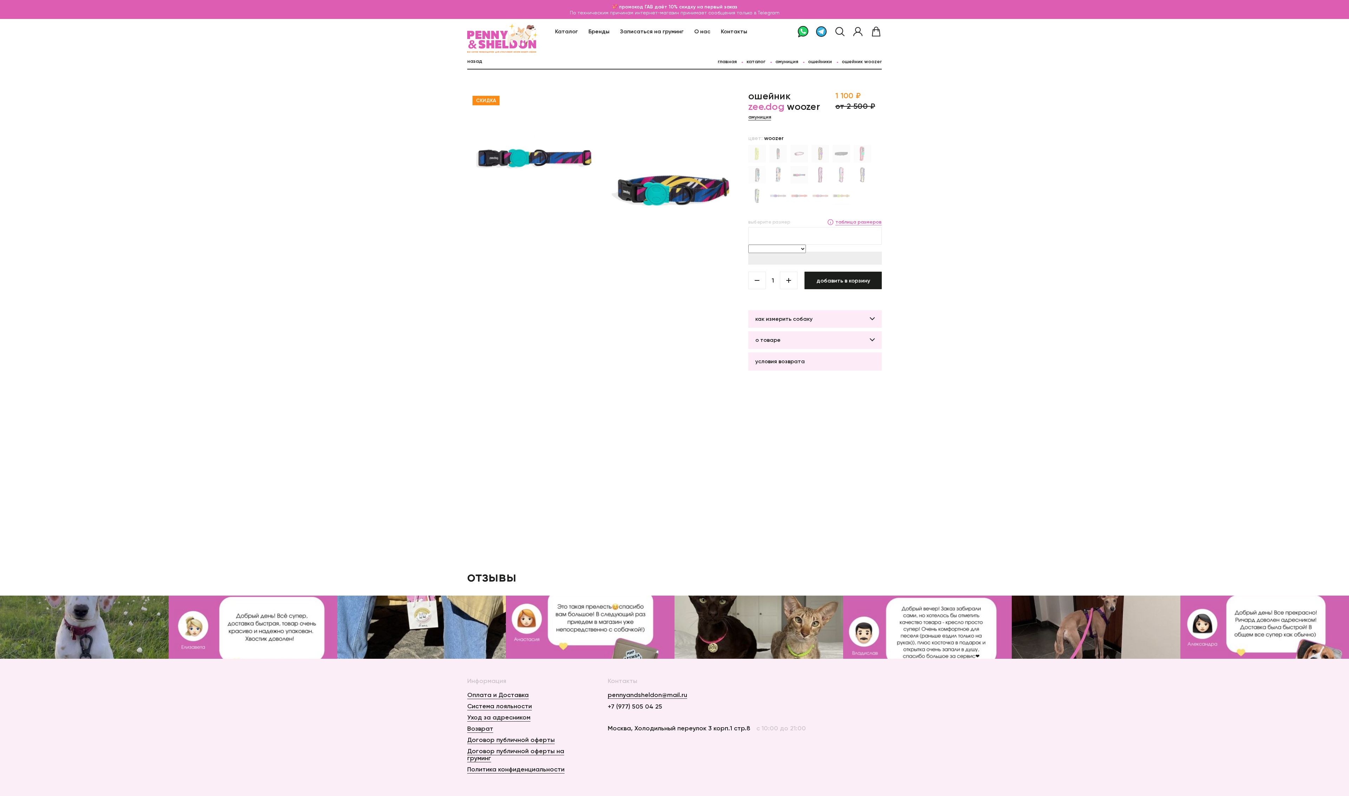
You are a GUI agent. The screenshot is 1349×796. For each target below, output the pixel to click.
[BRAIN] (820, 175)
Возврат (480, 728)
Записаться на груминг (652, 31)
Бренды (599, 31)
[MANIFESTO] (757, 196)
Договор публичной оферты (511, 740)
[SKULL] (778, 153)
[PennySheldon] (485, 31)
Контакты (734, 31)
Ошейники (820, 61)
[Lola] (862, 153)
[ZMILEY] (862, 175)
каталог (756, 61)
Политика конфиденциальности (516, 769)
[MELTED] (841, 175)
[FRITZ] (757, 175)
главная (727, 61)
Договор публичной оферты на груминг (515, 754)
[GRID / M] (799, 196)
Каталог (566, 31)
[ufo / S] (778, 196)
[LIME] (757, 153)
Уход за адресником (498, 717)
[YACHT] (778, 175)
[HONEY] (820, 153)
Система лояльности (499, 706)
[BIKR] (841, 196)
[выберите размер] (815, 236)
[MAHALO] (799, 153)
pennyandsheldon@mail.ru (647, 695)
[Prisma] (799, 175)
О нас (702, 31)
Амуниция (786, 61)
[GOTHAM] (841, 153)
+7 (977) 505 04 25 (635, 706)
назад (474, 61)
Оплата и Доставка (498, 695)
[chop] (820, 196)
